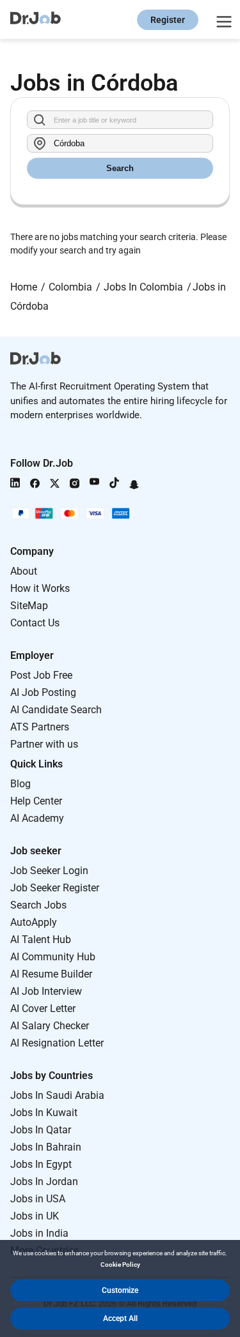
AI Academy (37, 818)
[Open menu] (222, 19)
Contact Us (35, 623)
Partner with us (44, 744)
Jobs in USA (37, 1199)
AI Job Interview (46, 991)
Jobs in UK (34, 1216)
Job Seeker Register (54, 888)
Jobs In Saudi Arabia (57, 1095)
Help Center (36, 801)
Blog (20, 784)
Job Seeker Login (49, 871)
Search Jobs (38, 905)
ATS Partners (39, 727)
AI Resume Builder (51, 974)
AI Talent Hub (40, 939)
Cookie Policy (120, 1264)
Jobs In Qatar (40, 1130)
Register (167, 20)
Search (120, 168)
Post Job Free (41, 675)
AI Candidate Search (56, 710)
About (23, 571)
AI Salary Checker (49, 1026)
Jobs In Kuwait (43, 1113)
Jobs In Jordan (44, 1181)
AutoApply (33, 922)
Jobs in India (39, 1233)
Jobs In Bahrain (45, 1147)
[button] (120, 1290)
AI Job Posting (43, 692)
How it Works (40, 588)
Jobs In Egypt (41, 1164)
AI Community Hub (52, 957)
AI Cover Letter (43, 1008)
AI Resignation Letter (57, 1043)
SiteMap (29, 606)
